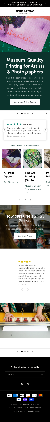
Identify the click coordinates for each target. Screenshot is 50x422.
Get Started (9, 182)
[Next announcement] (45, 4)
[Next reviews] (46, 130)
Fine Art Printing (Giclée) (30, 176)
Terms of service (19, 411)
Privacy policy (35, 407)
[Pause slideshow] (47, 113)
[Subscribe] (42, 374)
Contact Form (25, 92)
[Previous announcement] (5, 4)
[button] (5, 12)
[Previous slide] (17, 113)
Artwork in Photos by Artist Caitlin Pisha (25, 145)
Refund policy (22, 407)
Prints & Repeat (23, 404)
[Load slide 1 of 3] (21, 113)
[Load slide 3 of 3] (28, 113)
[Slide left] (19, 200)
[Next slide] (32, 113)
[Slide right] (30, 200)
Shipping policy (34, 411)
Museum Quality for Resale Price (33, 188)
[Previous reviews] (4, 130)
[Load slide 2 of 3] (25, 113)
